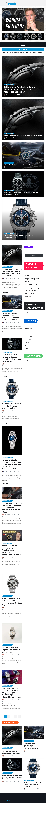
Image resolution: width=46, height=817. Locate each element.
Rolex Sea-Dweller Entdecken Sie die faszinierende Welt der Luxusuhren (21, 178)
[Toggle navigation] (23, 44)
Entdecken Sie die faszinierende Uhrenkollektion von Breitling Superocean (20, 76)
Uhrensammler (9, 81)
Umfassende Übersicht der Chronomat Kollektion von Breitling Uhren (12, 588)
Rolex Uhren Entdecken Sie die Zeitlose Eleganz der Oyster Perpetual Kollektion (23, 121)
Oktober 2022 (27, 326)
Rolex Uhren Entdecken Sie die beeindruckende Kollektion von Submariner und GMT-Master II (12, 493)
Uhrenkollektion (28, 347)
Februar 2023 (27, 320)
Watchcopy (17, 787)
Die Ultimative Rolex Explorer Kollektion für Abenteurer (11, 636)
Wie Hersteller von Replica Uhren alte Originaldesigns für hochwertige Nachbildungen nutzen (11, 678)
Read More (5, 278)
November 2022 (28, 323)
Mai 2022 (26, 331)
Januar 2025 (27, 311)
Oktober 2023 (27, 317)
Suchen (28, 233)
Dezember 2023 (28, 314)
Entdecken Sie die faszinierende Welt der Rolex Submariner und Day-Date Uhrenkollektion (11, 450)
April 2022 (26, 334)
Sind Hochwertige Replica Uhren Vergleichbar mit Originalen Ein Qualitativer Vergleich (11, 536)
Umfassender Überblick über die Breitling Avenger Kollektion (18, 221)
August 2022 (27, 328)
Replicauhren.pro (9, 787)
